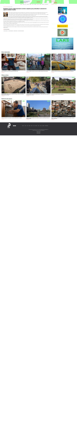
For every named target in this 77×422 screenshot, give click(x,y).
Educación (21, 4)
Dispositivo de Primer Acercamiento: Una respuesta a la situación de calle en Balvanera (62, 71)
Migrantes (35, 4)
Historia (38, 4)
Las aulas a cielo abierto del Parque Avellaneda (57, 94)
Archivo (56, 4)
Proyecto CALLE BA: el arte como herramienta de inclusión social (10, 71)
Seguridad (43, 4)
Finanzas (40, 4)
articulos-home (5, 6)
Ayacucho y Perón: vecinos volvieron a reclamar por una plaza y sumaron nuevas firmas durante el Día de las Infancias (13, 94)
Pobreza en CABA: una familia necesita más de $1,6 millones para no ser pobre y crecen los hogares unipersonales (62, 118)
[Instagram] (56, 2)
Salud (25, 4)
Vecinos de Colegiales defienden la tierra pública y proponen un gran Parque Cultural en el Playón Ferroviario (38, 118)
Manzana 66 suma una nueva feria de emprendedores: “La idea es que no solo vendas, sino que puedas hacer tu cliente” (38, 94)
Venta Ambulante (46, 4)
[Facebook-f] (54, 2)
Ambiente (28, 4)
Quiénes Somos (52, 4)
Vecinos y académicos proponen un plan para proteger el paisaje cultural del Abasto (37, 71)
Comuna (24, 4)
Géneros (30, 4)
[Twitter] (55, 2)
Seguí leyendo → (3, 72)
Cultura (33, 4)
